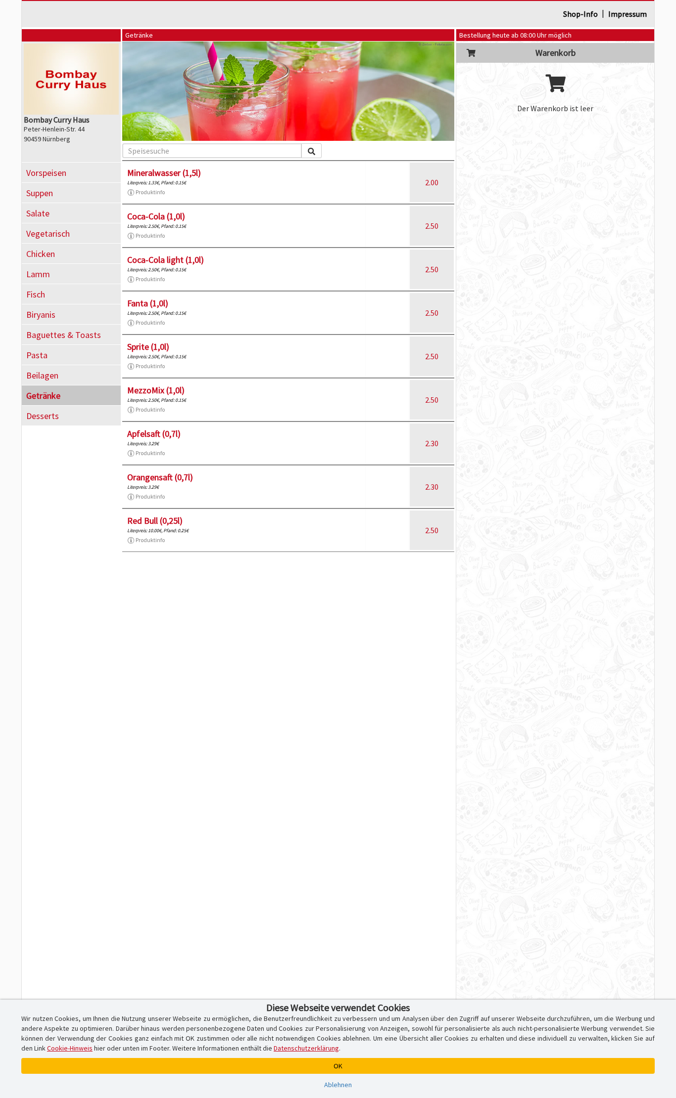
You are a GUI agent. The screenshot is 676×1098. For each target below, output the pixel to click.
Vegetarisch (48, 233)
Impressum (627, 14)
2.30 (431, 443)
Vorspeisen (46, 172)
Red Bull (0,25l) (155, 520)
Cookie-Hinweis (70, 1048)
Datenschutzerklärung (306, 1048)
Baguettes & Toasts (63, 334)
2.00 (431, 182)
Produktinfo (150, 192)
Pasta (37, 355)
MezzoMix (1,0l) (156, 390)
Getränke (43, 395)
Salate (37, 213)
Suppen (39, 193)
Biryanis (40, 314)
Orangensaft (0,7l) (160, 477)
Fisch (35, 294)
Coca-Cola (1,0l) (156, 216)
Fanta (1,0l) (147, 303)
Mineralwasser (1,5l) (164, 172)
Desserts (42, 416)
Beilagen (42, 375)
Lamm (38, 274)
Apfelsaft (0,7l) (154, 433)
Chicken (40, 253)
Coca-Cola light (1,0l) (165, 259)
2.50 (431, 226)
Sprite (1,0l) (148, 346)
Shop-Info (580, 14)
